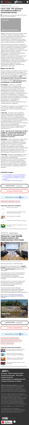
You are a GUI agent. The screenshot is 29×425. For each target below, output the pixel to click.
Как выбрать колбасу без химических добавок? (16, 220)
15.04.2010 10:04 (4, 5)
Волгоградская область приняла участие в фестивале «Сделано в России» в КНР (15, 350)
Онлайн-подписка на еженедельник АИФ (13, 379)
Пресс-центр (19, 375)
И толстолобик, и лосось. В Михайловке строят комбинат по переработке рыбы (14, 175)
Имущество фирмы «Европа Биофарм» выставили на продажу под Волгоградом (15, 354)
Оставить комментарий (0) (14, 191)
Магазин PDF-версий (7, 377)
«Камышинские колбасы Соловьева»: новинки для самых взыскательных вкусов (16, 212)
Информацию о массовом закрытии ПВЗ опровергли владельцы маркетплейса (15, 359)
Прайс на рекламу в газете (15, 373)
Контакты (4, 373)
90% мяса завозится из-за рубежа (13, 216)
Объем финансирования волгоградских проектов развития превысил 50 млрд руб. (14, 309)
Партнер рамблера (13, 418)
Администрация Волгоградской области (11, 261)
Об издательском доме (8, 375)
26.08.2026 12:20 (4, 233)
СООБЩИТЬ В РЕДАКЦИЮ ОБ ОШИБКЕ (11, 381)
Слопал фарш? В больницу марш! (13, 180)
